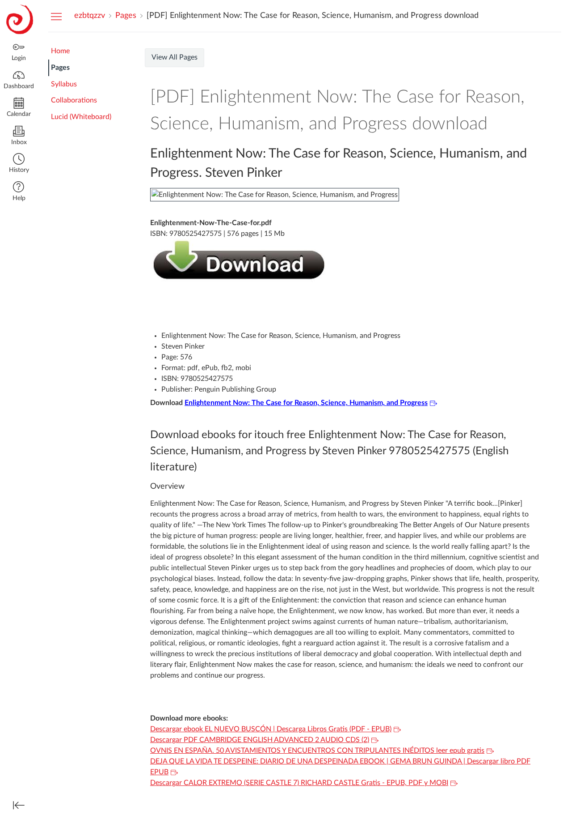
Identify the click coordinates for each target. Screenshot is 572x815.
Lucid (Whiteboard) (81, 116)
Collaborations (74, 100)
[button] (19, 164)
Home (60, 51)
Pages (60, 67)
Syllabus (64, 84)
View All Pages (174, 57)
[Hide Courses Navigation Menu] (56, 16)
